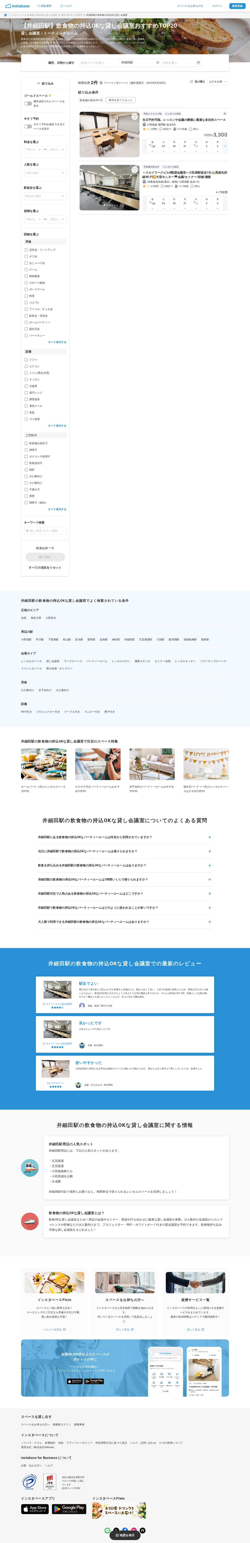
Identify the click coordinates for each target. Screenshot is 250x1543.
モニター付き (92, 711)
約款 (61, 1442)
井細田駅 (129, 639)
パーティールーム (97, 661)
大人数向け (62, 690)
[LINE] (107, 1530)
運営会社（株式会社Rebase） (38, 1447)
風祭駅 (205, 639)
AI (225, 113)
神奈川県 (65, 15)
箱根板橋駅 (190, 639)
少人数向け (27, 690)
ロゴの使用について (171, 1442)
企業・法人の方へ (31, 1465)
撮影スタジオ (142, 661)
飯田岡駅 (174, 639)
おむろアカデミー (56, 1081)
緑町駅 (116, 639)
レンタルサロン (121, 661)
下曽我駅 (53, 639)
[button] (125, 839)
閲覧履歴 (46, 5)
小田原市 (78, 15)
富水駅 (79, 639)
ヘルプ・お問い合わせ (143, 1442)
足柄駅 (104, 639)
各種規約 (50, 1442)
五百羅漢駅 (145, 639)
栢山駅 (67, 639)
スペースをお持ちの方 (190, 5)
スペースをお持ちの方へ (35, 1424)
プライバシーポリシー (79, 1442)
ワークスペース (73, 661)
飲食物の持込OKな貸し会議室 (42, 15)
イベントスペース (31, 668)
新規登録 (237, 5)
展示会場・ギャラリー (59, 668)
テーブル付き (72, 711)
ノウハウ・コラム (31, 1442)
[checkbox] (26, 250)
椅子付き (110, 711)
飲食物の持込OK (89, 100)
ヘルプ (68, 5)
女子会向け (45, 690)
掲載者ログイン (62, 1424)
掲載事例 (79, 1424)
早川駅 (40, 639)
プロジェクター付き (48, 711)
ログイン (217, 5)
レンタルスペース (31, 661)
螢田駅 (91, 639)
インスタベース (16, 15)
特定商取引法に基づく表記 (111, 1442)
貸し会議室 (52, 661)
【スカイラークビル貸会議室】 (57, 1002)
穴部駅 (161, 639)
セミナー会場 (162, 661)
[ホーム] (17, 6)
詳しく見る (123, 1329)
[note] (142, 1530)
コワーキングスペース (213, 661)
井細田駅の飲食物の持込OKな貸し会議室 (106, 15)
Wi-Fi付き (26, 711)
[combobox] (140, 62)
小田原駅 (26, 639)
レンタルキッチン (185, 661)
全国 (23, 617)
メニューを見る (52, 1329)
